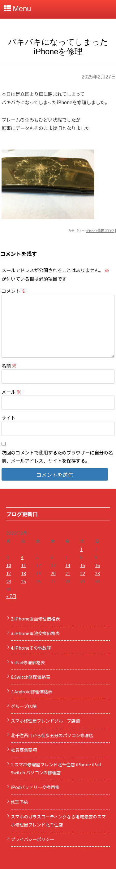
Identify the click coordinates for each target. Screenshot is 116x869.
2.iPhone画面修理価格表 (35, 619)
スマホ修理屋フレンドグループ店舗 (45, 721)
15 (82, 565)
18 (23, 573)
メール (11, 391)
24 (8, 581)
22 (82, 573)
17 (8, 573)
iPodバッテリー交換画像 (35, 787)
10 (8, 565)
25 (23, 581)
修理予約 (19, 802)
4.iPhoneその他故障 (31, 648)
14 (67, 565)
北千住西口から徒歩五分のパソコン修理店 (52, 735)
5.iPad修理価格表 (28, 662)
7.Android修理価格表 (31, 691)
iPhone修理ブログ (100, 230)
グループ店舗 (24, 706)
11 (23, 565)
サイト (8, 417)
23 (97, 573)
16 (97, 565)
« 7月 (11, 596)
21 (67, 573)
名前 (9, 365)
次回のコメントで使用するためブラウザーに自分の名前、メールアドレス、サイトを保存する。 (57, 456)
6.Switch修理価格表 (30, 677)
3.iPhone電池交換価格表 (35, 633)
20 (53, 573)
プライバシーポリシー (32, 839)
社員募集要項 (24, 750)
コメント (14, 290)
